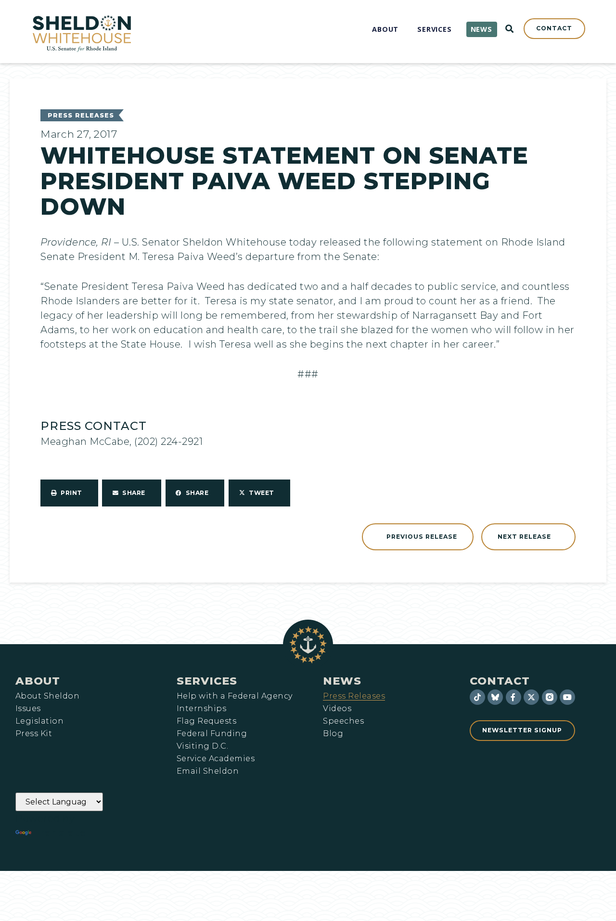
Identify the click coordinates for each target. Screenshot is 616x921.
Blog (333, 733)
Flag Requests (206, 721)
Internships (201, 708)
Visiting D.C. (202, 746)
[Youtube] (567, 697)
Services (207, 681)
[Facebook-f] (513, 697)
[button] (69, 493)
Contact (500, 681)
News (342, 681)
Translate (60, 833)
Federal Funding (212, 733)
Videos (337, 708)
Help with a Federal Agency (234, 696)
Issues (28, 708)
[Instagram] (549, 697)
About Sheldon (47, 696)
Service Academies (216, 758)
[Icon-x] (531, 697)
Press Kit (33, 733)
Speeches (343, 721)
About (37, 681)
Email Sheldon (208, 771)
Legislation (39, 721)
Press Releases (81, 115)
